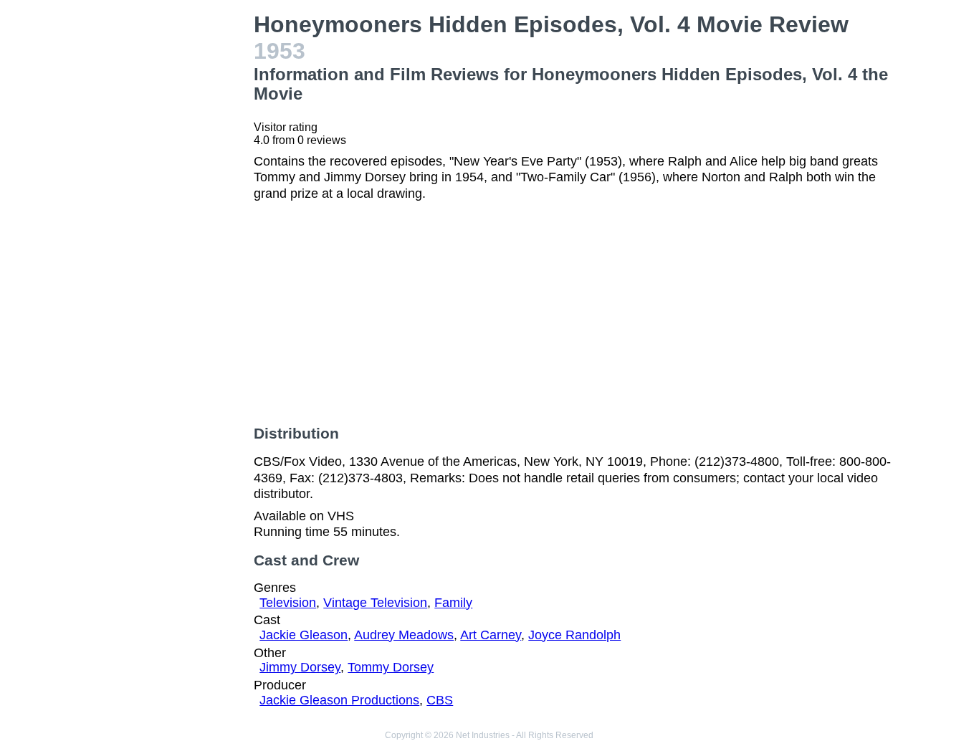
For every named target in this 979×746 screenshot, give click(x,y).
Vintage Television (375, 603)
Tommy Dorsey (391, 667)
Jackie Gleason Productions (339, 700)
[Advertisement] (170, 226)
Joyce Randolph (574, 635)
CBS (439, 700)
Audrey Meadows (404, 635)
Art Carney (490, 635)
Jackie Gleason (303, 635)
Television (287, 603)
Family (453, 603)
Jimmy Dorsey (299, 667)
